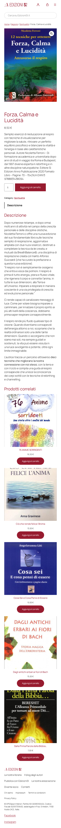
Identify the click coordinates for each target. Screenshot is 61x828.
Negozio (14, 24)
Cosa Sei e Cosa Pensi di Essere (31, 598)
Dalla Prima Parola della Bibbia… (30, 746)
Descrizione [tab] (14, 205)
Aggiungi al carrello (30, 187)
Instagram (10, 822)
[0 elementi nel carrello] (47, 4)
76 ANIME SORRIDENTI (30, 450)
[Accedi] (38, 4)
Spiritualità (24, 24)
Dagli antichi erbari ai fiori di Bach (30, 672)
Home (7, 24)
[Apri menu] (55, 4)
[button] (51, 33)
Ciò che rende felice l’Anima (30, 524)
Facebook (10, 815)
